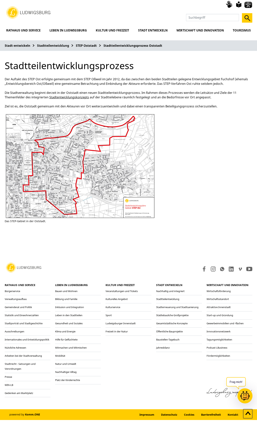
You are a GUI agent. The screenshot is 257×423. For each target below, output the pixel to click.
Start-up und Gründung (220, 315)
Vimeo (240, 269)
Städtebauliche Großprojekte (172, 315)
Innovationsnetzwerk (218, 331)
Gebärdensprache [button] (229, 4)
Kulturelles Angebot (117, 299)
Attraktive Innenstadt (219, 307)
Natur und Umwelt (65, 364)
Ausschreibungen (14, 331)
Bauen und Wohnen (66, 291)
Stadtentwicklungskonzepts (69, 97)
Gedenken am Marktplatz (19, 393)
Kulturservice (113, 307)
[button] (28, 12)
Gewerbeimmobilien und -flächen (225, 323)
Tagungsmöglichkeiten (219, 339)
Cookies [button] (189, 414)
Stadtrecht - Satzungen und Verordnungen (20, 366)
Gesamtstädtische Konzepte (172, 323)
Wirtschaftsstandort (218, 299)
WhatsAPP (222, 269)
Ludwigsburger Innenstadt (121, 323)
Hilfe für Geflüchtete (66, 339)
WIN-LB (9, 385)
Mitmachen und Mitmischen (71, 347)
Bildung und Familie (66, 299)
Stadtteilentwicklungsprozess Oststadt (132, 46)
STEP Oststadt (86, 46)
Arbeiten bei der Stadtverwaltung (23, 355)
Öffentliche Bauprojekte (169, 331)
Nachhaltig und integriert (170, 291)
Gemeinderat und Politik (18, 307)
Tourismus (242, 30)
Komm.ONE (32, 414)
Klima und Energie (65, 331)
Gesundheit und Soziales (69, 323)
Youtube (249, 269)
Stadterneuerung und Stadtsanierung (177, 307)
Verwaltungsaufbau (16, 299)
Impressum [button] (146, 414)
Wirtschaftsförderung (219, 291)
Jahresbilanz (163, 347)
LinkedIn (231, 269)
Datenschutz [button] (169, 414)
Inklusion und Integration (69, 307)
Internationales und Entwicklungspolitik (27, 339)
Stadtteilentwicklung (53, 46)
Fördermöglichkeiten (218, 355)
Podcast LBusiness (217, 347)
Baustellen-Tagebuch (167, 339)
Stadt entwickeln (153, 30)
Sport (109, 315)
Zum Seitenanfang (247, 414)
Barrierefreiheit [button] (211, 414)
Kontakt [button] (233, 414)
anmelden (124, 414)
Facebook (203, 269)
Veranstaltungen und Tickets (122, 291)
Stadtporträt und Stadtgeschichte (24, 323)
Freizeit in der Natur (117, 331)
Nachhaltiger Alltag (66, 372)
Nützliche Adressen (15, 347)
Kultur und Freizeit (112, 30)
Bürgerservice (12, 291)
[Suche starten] (247, 18)
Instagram (213, 269)
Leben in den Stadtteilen (68, 315)
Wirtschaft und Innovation (200, 30)
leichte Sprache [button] (238, 4)
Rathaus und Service (23, 30)
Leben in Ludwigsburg (68, 30)
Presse (8, 377)
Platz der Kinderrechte (67, 380)
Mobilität (60, 355)
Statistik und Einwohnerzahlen (22, 315)
